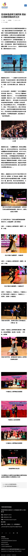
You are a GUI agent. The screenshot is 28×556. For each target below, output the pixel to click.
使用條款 (9, 555)
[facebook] (2, 533)
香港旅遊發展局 (4, 542)
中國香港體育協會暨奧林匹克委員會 (9, 540)
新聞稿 (9, 20)
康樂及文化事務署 (5, 544)
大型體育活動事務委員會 (6, 546)
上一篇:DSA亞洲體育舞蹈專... (10, 484)
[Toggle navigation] (25, 5)
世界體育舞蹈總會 (5, 538)
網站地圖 (3, 555)
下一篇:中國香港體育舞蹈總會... (10, 486)
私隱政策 (14, 555)
